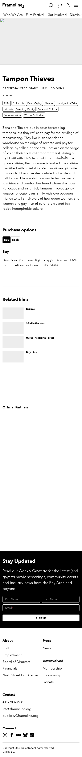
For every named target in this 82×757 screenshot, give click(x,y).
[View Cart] (59, 5)
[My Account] (67, 5)
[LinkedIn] (32, 736)
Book (15, 240)
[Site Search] (51, 5)
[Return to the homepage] (18, 5)
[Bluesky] (26, 736)
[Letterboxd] (19, 736)
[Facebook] (12, 736)
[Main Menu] (76, 5)
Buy (6, 240)
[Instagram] (6, 736)
